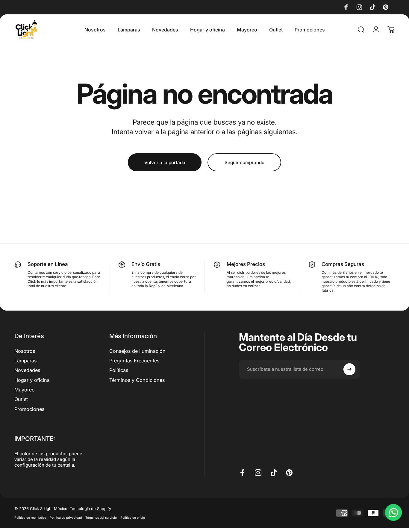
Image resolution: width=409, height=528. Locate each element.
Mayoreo (24, 390)
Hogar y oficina (32, 380)
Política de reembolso (30, 518)
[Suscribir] (349, 369)
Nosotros (24, 351)
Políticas (118, 370)
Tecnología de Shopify (90, 508)
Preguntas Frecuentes (134, 361)
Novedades (27, 370)
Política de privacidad (66, 518)
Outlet (21, 399)
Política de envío (132, 518)
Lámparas (25, 361)
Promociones (29, 409)
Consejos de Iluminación (137, 351)
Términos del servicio (101, 518)
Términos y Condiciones (137, 380)
